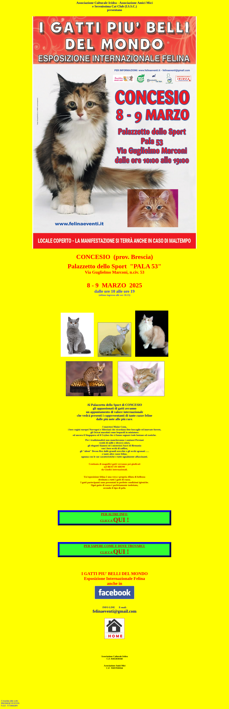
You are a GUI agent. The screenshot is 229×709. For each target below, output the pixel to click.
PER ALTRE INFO (114, 514)
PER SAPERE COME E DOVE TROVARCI (114, 546)
